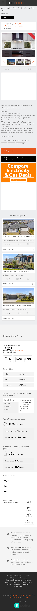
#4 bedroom (25, 140)
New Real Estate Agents (14, 580)
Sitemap (28, 580)
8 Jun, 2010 (18, 24)
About (7, 582)
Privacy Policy (27, 582)
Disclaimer (26, 584)
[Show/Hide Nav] (3, 3)
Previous (4, 63)
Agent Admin (18, 586)
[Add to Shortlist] (32, 249)
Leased (27, 576)
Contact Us (24, 578)
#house (11, 144)
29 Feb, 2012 (19, 26)
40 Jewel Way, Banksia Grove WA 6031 (16, 271)
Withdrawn (13, 578)
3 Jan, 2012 (7, 26)
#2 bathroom (6, 140)
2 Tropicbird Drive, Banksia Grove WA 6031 (17, 306)
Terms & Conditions (13, 584)
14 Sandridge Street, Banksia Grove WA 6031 (18, 237)
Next (33, 63)
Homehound (18, 3)
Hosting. (25, 597)
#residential (20, 144)
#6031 (4, 144)
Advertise (16, 582)
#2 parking (16, 140)
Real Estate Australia (17, 595)
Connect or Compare (14, 576)
